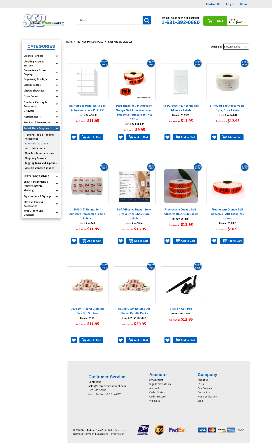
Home (244, 4)
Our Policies (205, 388)
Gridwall (29, 111)
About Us (203, 380)
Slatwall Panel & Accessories (33, 204)
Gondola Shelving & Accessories (35, 104)
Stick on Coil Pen (181, 308)
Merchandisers (32, 116)
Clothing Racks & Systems (34, 63)
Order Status (157, 392)
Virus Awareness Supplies (39, 168)
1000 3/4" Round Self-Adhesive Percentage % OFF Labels (87, 214)
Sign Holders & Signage (37, 196)
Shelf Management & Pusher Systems (36, 183)
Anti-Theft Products (36, 148)
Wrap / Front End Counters (33, 212)
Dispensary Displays (35, 79)
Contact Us (213, 4)
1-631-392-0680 (97, 390)
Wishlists (154, 400)
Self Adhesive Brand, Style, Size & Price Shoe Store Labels (134, 214)
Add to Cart (94, 137)
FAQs (201, 384)
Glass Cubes (31, 96)
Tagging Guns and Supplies (41, 163)
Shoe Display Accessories (39, 153)
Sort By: (216, 46)
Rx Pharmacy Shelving (36, 176)
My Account (156, 380)
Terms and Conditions (96, 433)
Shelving (29, 190)
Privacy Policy (117, 433)
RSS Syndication (207, 396)
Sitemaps (78, 433)
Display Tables (32, 85)
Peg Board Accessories (37, 122)
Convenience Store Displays (35, 72)
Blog (200, 400)
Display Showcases (35, 90)
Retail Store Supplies (36, 128)
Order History (157, 396)
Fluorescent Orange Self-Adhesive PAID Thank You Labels (227, 214)
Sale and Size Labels (36, 143)
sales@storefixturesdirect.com (107, 386)
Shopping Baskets (35, 158)
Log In (230, 4)
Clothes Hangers (33, 55)
